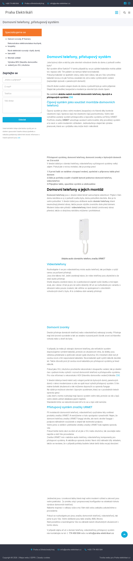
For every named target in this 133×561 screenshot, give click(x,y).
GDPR (33, 558)
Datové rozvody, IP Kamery (19, 39)
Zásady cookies (43, 558)
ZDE (118, 375)
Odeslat (22, 119)
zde (19, 138)
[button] (124, 12)
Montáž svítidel (14, 58)
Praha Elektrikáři (18, 12)
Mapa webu (24, 558)
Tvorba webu (105, 558)
